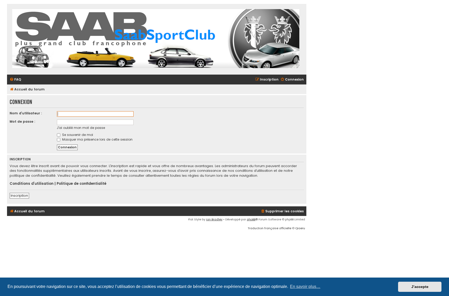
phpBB (251, 219)
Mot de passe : (22, 121)
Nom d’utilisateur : (26, 113)
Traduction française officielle (269, 228)
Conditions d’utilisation (32, 183)
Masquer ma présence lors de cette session (97, 139)
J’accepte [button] (419, 287)
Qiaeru (300, 228)
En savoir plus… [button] (305, 286)
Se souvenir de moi (77, 135)
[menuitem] (15, 79)
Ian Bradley (214, 219)
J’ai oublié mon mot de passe (81, 128)
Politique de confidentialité (81, 183)
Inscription (19, 195)
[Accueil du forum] (155, 39)
